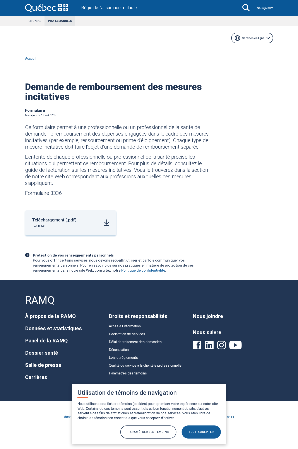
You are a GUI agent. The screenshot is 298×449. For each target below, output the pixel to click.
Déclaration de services (127, 334)
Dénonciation (119, 350)
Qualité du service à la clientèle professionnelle (145, 365)
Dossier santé (41, 353)
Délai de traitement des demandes (135, 342)
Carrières (36, 377)
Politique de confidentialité (143, 270)
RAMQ (40, 300)
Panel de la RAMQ (46, 341)
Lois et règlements (123, 357)
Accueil (30, 58)
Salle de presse (43, 365)
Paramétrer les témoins (148, 432)
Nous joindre (265, 8)
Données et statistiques (53, 328)
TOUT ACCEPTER (201, 432)
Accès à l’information (125, 326)
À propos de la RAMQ (50, 316)
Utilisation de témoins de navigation (127, 392)
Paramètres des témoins (128, 373)
